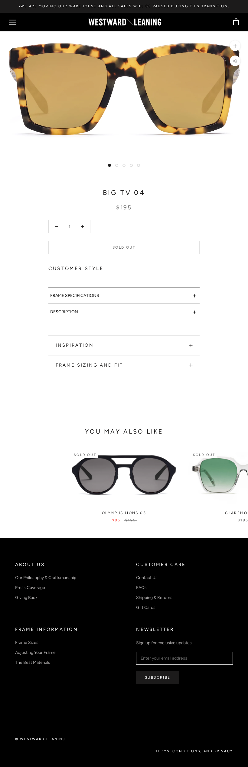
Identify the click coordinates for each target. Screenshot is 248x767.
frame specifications (123, 295)
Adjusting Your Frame (35, 652)
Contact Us (147, 577)
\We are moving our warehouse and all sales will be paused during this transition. (124, 6)
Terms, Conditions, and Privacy (194, 751)
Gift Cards (145, 607)
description (123, 312)
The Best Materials (32, 662)
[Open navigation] (12, 22)
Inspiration (75, 345)
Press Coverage (30, 587)
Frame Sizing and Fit (89, 365)
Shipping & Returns (154, 597)
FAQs (141, 587)
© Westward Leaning (40, 739)
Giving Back (26, 597)
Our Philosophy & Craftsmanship (45, 577)
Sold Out (124, 247)
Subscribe (158, 677)
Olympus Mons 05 (124, 513)
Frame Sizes (26, 642)
